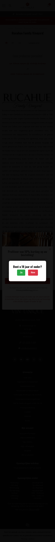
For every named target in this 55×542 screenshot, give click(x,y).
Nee (33, 272)
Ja (21, 272)
